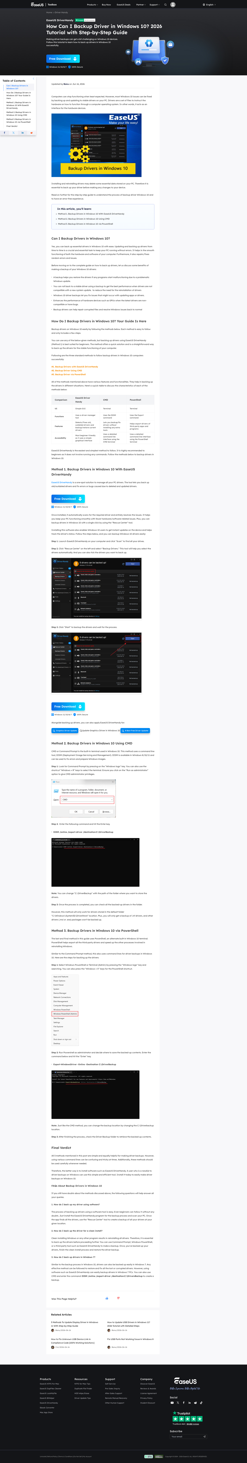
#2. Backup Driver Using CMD (66, 370)
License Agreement (148, 1393)
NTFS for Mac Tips (82, 1384)
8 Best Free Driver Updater (135, 730)
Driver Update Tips (82, 1398)
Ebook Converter (47, 1407)
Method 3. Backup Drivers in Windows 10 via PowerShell (85, 224)
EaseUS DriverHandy (61, 482)
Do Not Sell (78, 1456)
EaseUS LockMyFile (48, 1393)
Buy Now (106, 4)
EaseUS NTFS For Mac (49, 1384)
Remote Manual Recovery (116, 1398)
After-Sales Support (113, 1393)
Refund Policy (52, 1456)
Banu (66, 84)
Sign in (172, 4)
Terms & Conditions (66, 1456)
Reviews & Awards (148, 1388)
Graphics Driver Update (65, 730)
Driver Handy (61, 12)
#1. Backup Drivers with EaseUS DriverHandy (74, 366)
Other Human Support (114, 1403)
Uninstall (43, 1456)
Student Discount (147, 1403)
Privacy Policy (146, 1398)
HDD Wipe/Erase (81, 1393)
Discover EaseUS (147, 1384)
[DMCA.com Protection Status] (160, 1456)
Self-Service (110, 1384)
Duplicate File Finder (83, 1388)
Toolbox (52, 5)
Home (49, 12)
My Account (87, 1456)
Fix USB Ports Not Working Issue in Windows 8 (130, 1339)
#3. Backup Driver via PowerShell (68, 374)
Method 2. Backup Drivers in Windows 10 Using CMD (84, 219)
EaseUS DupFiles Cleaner (50, 1388)
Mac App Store (46, 1412)
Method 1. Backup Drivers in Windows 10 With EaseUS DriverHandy (91, 213)
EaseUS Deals (123, 4)
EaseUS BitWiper (47, 1398)
